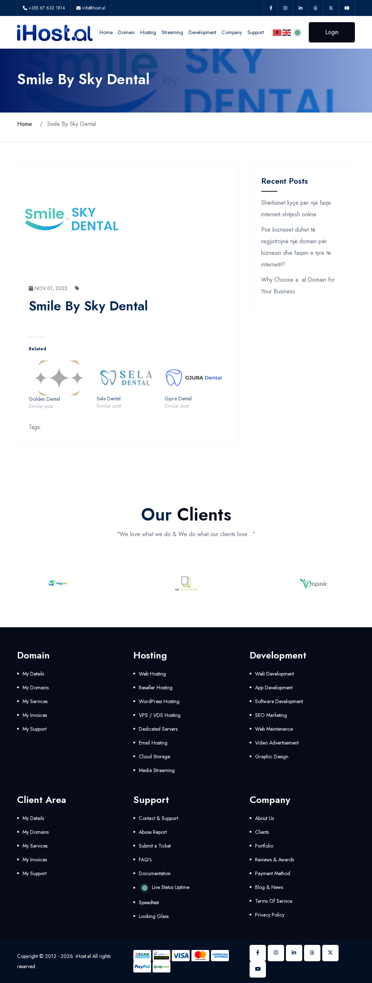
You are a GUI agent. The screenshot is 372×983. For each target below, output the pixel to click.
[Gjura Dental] (195, 377)
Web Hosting (152, 673)
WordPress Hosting (159, 701)
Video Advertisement (277, 742)
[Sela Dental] (127, 377)
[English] (287, 32)
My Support (34, 729)
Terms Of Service (273, 901)
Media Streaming (157, 770)
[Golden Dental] (59, 377)
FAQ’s (145, 859)
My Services (35, 701)
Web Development (274, 673)
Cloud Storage (154, 756)
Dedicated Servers (158, 729)
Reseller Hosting (156, 687)
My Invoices (35, 715)
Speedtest (149, 902)
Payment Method (272, 873)
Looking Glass (154, 916)
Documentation (155, 873)
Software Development (279, 701)
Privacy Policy (269, 914)
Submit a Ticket (155, 845)
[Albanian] (277, 32)
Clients (262, 832)
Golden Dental (44, 399)
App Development (273, 687)
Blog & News (269, 887)
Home (106, 32)
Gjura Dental (178, 398)
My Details (33, 673)
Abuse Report (153, 832)
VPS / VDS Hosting (160, 715)
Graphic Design (271, 756)
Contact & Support (158, 818)
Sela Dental (109, 398)
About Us (264, 818)
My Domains (36, 687)
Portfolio (264, 845)
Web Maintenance (274, 729)
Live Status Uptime (169, 887)
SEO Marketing (271, 715)
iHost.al (83, 956)
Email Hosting (153, 742)
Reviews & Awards (274, 859)
